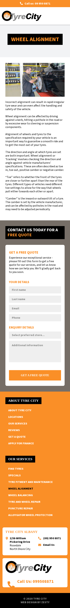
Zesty (45, 602)
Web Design (29, 602)
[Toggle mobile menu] (63, 16)
